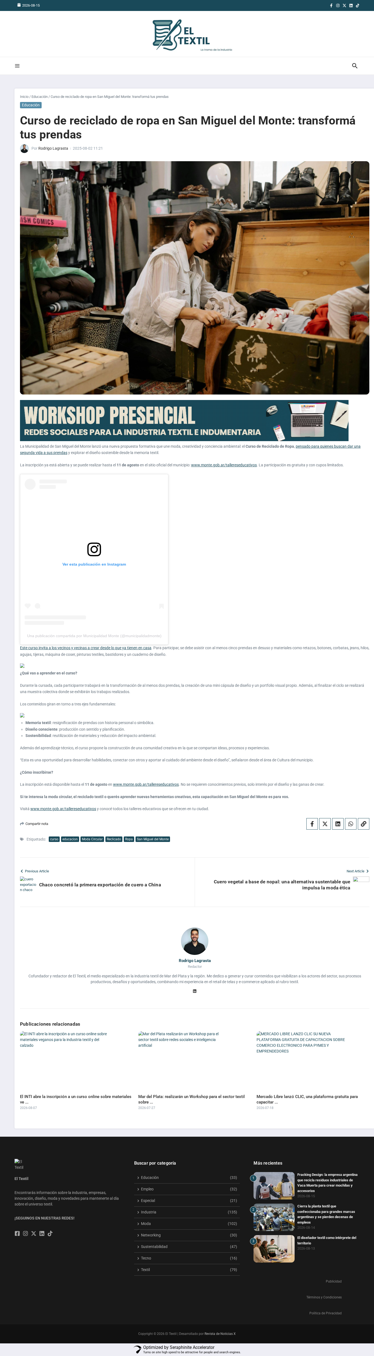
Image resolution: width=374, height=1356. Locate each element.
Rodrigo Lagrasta (53, 148)
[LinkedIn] (195, 991)
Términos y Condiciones (324, 1297)
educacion (70, 839)
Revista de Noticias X (220, 1334)
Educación (39, 97)
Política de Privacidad (325, 1313)
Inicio (24, 97)
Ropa (129, 839)
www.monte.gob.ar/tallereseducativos (224, 465)
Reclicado (114, 839)
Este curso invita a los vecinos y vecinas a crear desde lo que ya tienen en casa (85, 648)
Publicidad (334, 1281)
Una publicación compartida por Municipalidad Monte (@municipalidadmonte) (94, 636)
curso (54, 839)
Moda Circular (92, 839)
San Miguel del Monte (153, 839)
